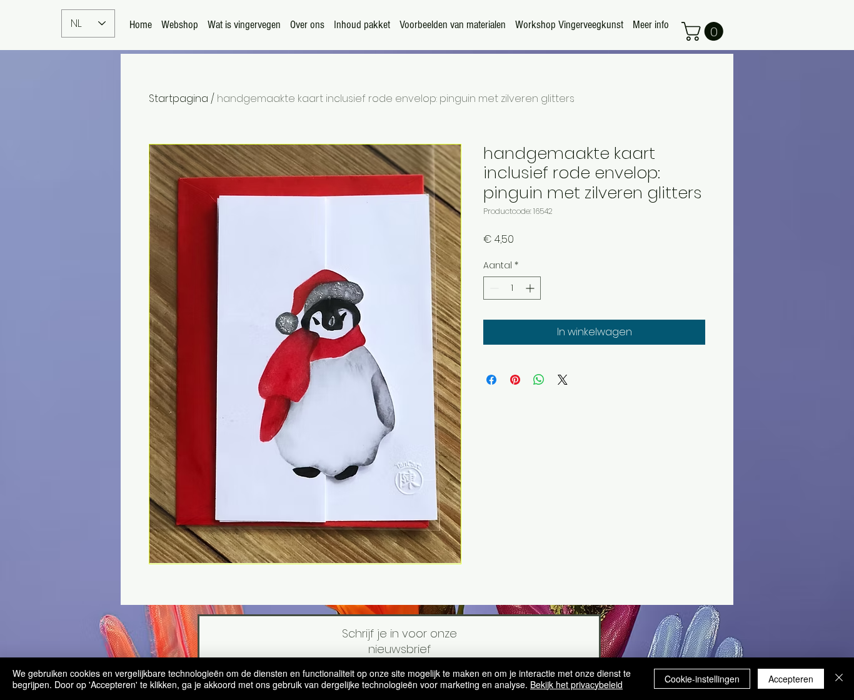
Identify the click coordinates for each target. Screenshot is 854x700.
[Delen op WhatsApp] (538, 379)
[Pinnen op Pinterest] (515, 379)
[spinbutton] (512, 288)
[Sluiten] (838, 678)
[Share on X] (562, 379)
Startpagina (178, 98)
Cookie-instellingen (702, 678)
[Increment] (531, 288)
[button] (704, 31)
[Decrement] (493, 288)
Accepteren (790, 678)
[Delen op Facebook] (491, 379)
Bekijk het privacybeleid (576, 684)
